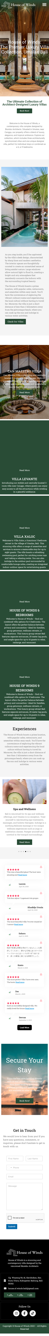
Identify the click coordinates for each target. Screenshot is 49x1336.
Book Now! (24, 1100)
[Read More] (24, 803)
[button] (44, 4)
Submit (11, 1226)
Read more (22, 875)
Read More (24, 392)
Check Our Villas (15, 321)
